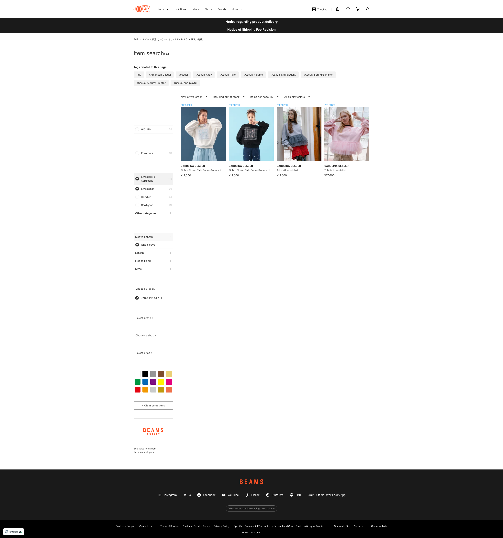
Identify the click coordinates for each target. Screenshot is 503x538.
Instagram (170, 495)
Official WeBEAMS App (330, 495)
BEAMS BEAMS (141, 8)
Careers (358, 526)
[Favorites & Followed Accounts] (348, 9)
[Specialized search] (367, 9)
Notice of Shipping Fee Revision (251, 29)
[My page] (339, 9)
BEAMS (251, 481)
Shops (208, 9)
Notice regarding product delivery (252, 22)
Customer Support (125, 526)
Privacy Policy (222, 526)
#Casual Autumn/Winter (151, 82)
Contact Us (145, 526)
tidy (139, 74)
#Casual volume (253, 74)
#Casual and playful (185, 82)
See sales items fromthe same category (145, 450)
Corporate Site (342, 526)
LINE (299, 495)
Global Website (379, 526)
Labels (195, 9)
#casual (183, 74)
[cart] (357, 9)
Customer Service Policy (196, 526)
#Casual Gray (204, 74)
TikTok (255, 495)
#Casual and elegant (283, 74)
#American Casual (160, 74)
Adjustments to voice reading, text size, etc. (251, 508)
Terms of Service (169, 526)
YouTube (233, 495)
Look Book (179, 9)
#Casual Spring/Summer (318, 74)
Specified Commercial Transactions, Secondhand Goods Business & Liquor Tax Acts (279, 526)
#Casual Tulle (228, 74)
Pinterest (277, 495)
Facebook (209, 495)
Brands (222, 9)
